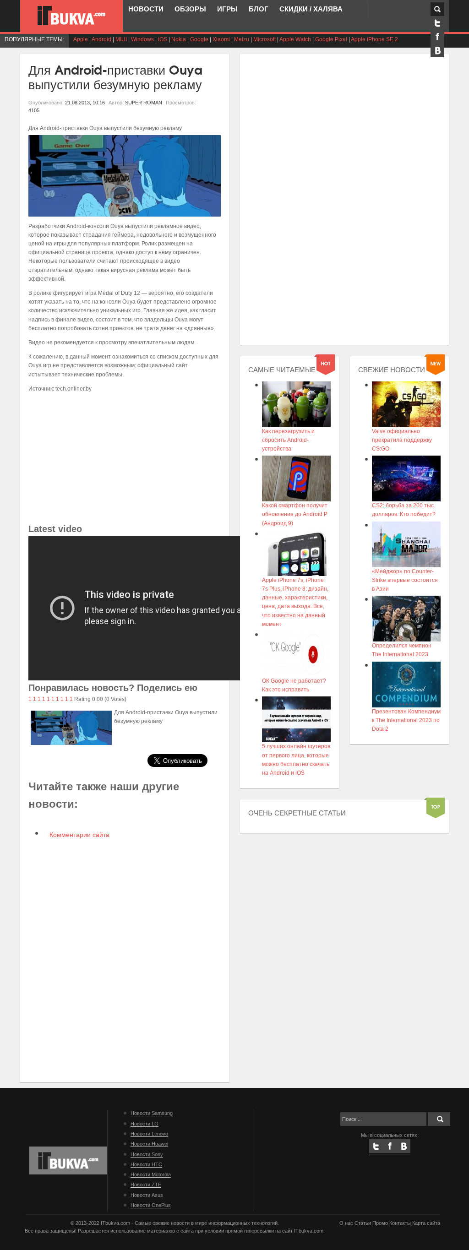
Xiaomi (221, 39)
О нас (346, 1223)
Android (101, 39)
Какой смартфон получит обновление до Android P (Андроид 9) (294, 514)
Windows (142, 39)
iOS (162, 39)
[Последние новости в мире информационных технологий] (71, 15)
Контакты (400, 1223)
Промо (380, 1223)
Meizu (241, 39)
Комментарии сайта (78, 834)
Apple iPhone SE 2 (374, 39)
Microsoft (264, 39)
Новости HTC (146, 1164)
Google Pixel (331, 39)
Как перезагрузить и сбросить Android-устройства (288, 440)
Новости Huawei (149, 1144)
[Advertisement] (124, 457)
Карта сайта (426, 1223)
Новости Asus (147, 1195)
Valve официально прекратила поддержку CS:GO (402, 440)
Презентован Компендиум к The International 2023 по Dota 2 (406, 720)
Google (199, 39)
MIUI (121, 39)
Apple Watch (295, 39)
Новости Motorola (151, 1174)
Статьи (362, 1223)
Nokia (178, 39)
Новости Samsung (152, 1113)
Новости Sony (147, 1154)
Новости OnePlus (151, 1205)
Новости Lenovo (149, 1133)
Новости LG (144, 1123)
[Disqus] (124, 959)
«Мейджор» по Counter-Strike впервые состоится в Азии (405, 580)
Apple (80, 39)
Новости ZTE (146, 1184)
